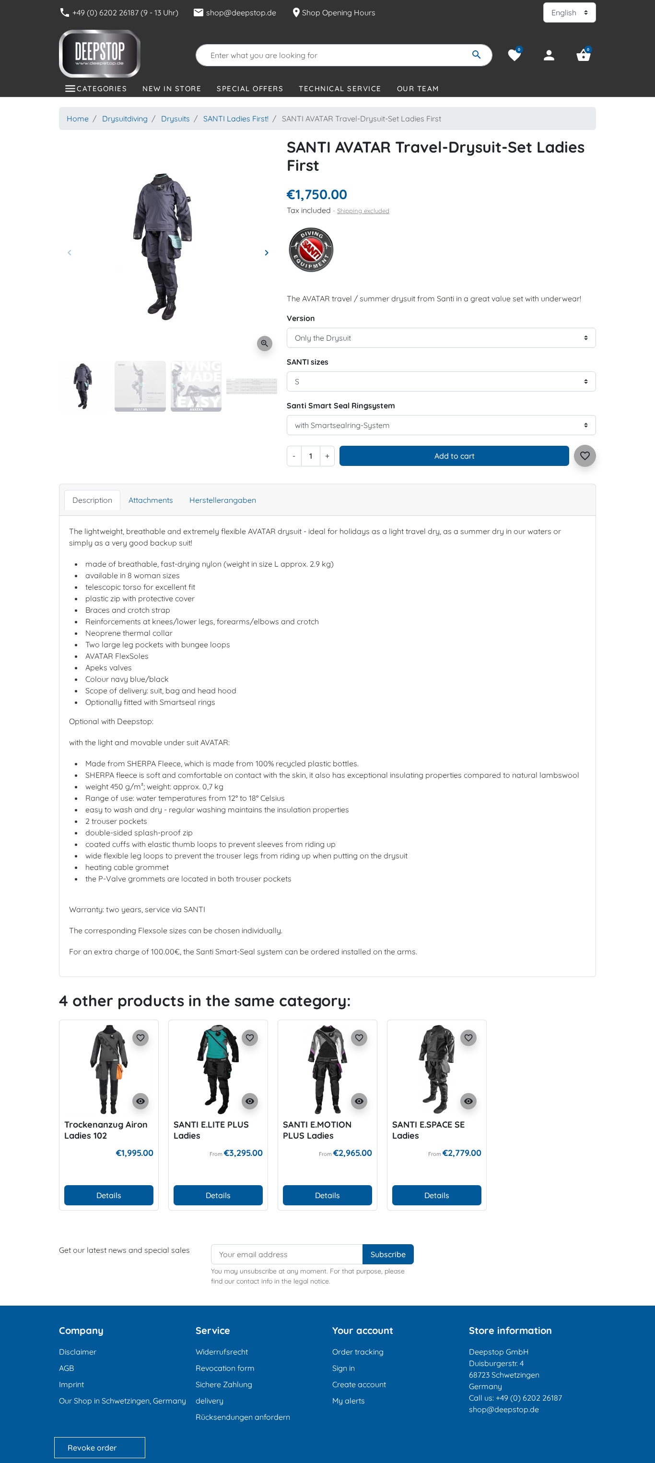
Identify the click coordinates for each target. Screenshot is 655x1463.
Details (108, 1195)
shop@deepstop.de (234, 12)
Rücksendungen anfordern (243, 1417)
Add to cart (454, 456)
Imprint (71, 1384)
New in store (171, 88)
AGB (66, 1368)
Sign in (343, 1368)
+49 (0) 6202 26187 (529, 1398)
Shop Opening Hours (333, 12)
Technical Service (340, 88)
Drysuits (175, 118)
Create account (359, 1384)
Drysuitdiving (125, 118)
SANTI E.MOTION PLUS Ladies (317, 1130)
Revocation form (225, 1368)
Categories (102, 88)
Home (78, 118)
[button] (583, 55)
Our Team (418, 88)
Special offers (250, 88)
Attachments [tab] (151, 500)
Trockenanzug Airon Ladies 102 (106, 1130)
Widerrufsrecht (222, 1351)
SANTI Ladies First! (236, 118)
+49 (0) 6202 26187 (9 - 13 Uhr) (118, 12)
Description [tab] (92, 500)
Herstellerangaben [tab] (222, 500)
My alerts (348, 1400)
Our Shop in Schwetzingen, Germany (122, 1400)
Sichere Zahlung (224, 1384)
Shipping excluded (363, 210)
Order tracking (358, 1351)
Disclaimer (77, 1351)
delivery (209, 1400)
